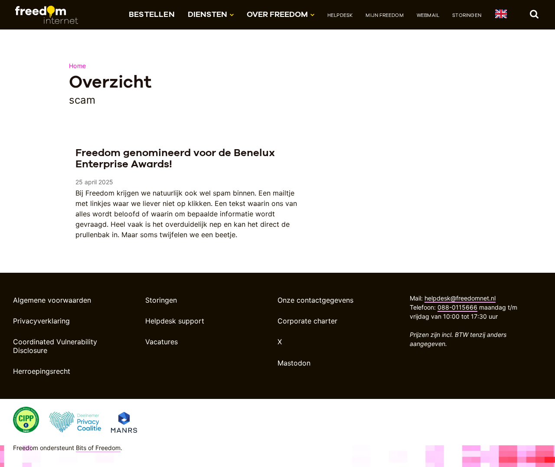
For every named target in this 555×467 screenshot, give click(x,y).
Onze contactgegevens (315, 300)
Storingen (466, 15)
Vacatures (161, 341)
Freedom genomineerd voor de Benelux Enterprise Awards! (175, 158)
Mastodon (294, 363)
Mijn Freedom (384, 15)
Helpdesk (340, 15)
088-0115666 (457, 307)
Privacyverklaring (41, 321)
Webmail (428, 15)
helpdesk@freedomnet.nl (460, 298)
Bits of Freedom (98, 447)
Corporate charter (307, 321)
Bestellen (152, 14)
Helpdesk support (174, 321)
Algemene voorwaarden (52, 300)
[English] (500, 15)
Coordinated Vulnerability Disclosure (55, 345)
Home (77, 65)
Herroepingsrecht (41, 371)
